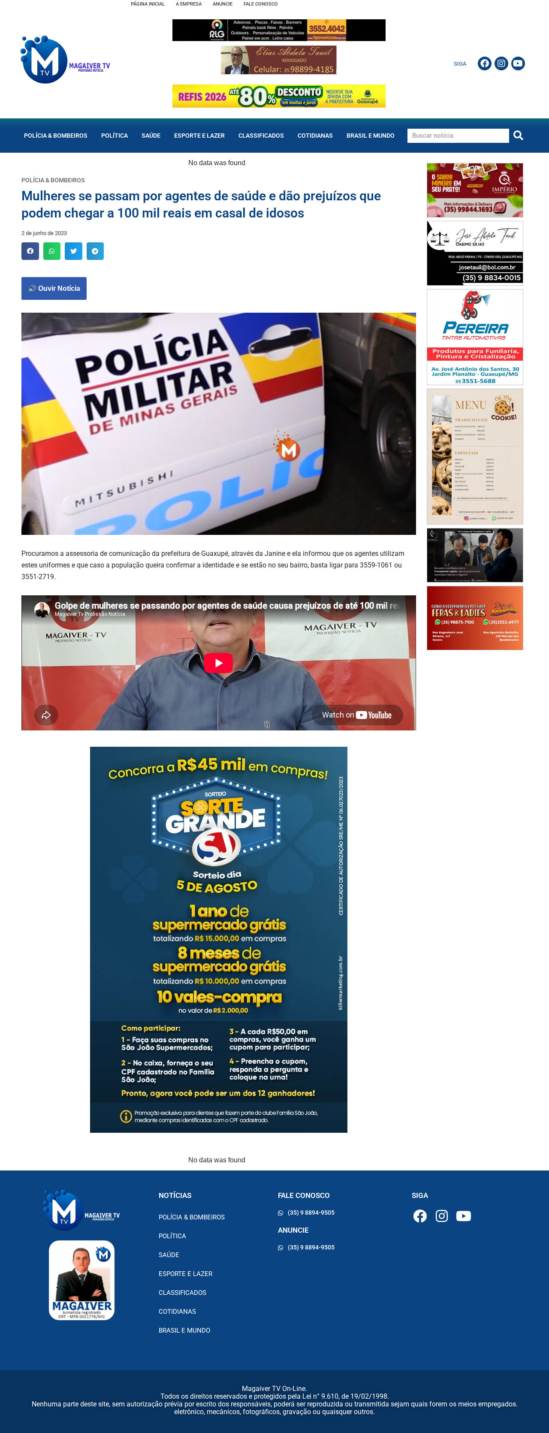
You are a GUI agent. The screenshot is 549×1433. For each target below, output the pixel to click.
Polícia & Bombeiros (55, 135)
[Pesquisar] (518, 136)
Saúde (151, 135)
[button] (30, 251)
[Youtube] (518, 63)
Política (114, 135)
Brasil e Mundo (371, 135)
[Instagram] (501, 63)
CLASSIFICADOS (261, 135)
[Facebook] (485, 63)
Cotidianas (315, 135)
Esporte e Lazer (199, 135)
